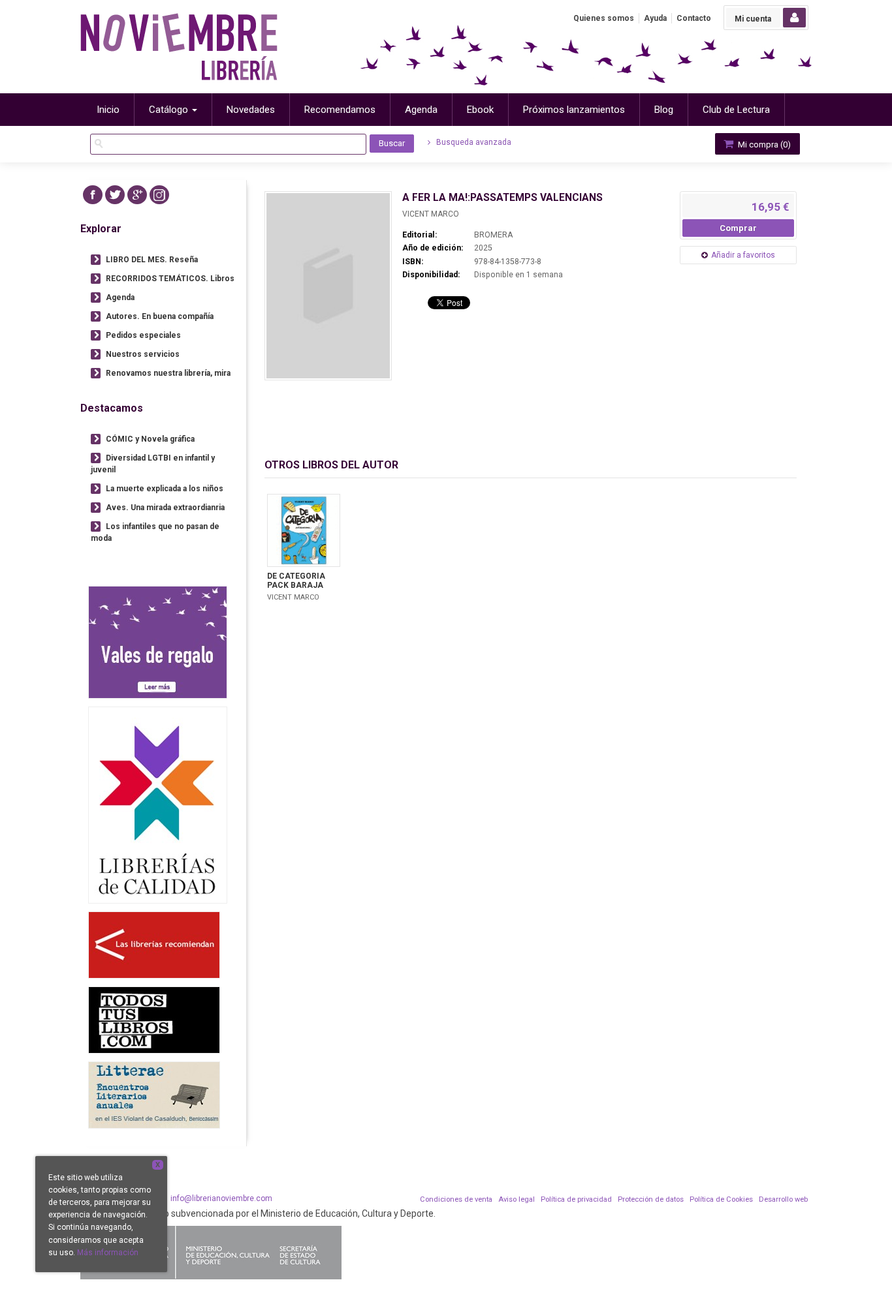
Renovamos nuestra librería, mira (168, 373)
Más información (107, 1252)
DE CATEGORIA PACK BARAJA (296, 580)
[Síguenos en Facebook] (93, 194)
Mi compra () (763, 144)
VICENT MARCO (430, 214)
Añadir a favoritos (743, 255)
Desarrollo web (783, 1199)
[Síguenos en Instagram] (159, 194)
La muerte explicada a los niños (164, 488)
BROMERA (493, 234)
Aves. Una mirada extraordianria (165, 507)
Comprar (738, 228)
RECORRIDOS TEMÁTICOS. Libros (170, 278)
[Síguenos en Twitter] (115, 194)
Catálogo (170, 109)
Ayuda (655, 18)
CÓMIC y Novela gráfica (150, 439)
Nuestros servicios (143, 354)
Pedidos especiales (143, 335)
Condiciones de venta (456, 1199)
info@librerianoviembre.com (221, 1198)
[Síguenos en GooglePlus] (137, 194)
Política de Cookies (721, 1199)
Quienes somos (603, 18)
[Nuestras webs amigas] (154, 945)
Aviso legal (516, 1199)
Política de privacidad (576, 1199)
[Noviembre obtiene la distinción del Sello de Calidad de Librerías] (157, 804)
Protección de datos (651, 1199)
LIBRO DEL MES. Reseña (152, 259)
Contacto (694, 18)
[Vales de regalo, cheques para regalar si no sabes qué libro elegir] (157, 642)
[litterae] (154, 1095)
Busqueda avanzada (472, 142)
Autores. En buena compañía (160, 316)
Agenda (120, 297)
